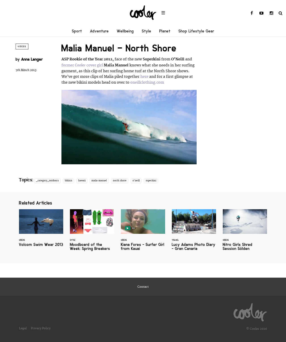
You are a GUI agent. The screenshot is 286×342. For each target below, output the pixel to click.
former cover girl (82, 65)
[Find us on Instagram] (271, 13)
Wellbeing (125, 31)
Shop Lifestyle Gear (196, 31)
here (144, 76)
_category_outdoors (47, 180)
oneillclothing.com (147, 82)
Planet (164, 31)
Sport (77, 31)
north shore (119, 180)
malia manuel (99, 180)
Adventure (99, 31)
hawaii (82, 180)
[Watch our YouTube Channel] (261, 13)
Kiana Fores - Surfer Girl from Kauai (143, 232)
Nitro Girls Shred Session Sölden (245, 232)
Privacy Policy (40, 328)
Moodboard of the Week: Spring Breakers (92, 232)
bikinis (68, 180)
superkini (151, 180)
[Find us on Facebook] (251, 13)
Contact (143, 287)
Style (146, 31)
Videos (22, 46)
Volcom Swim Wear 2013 (41, 230)
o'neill (136, 180)
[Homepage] (250, 311)
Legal (23, 328)
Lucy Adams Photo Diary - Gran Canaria (194, 232)
